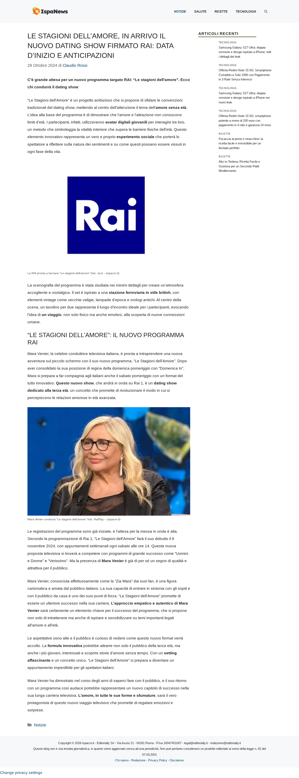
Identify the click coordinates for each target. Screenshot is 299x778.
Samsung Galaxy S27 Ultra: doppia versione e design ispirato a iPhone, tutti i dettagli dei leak (245, 52)
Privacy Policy (157, 760)
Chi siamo (122, 760)
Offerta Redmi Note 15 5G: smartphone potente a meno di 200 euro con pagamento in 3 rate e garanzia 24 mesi (245, 120)
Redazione (138, 760)
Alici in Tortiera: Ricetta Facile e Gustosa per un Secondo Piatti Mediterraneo (239, 166)
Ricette (221, 11)
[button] (266, 11)
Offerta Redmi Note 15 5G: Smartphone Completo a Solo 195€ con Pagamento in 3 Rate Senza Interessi (245, 74)
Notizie (180, 11)
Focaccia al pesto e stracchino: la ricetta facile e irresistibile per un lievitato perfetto (241, 143)
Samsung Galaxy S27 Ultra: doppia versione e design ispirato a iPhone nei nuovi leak (244, 97)
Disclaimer (177, 760)
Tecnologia (246, 11)
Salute (200, 11)
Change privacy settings (21, 772)
